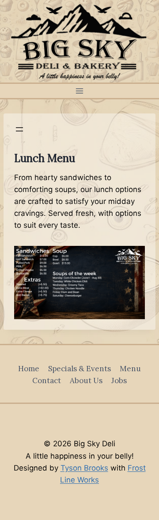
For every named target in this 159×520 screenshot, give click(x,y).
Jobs (119, 380)
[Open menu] (80, 91)
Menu (130, 368)
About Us (86, 380)
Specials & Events (79, 368)
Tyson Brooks (84, 467)
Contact (46, 380)
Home (28, 368)
